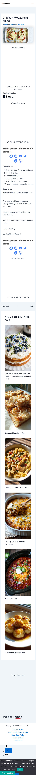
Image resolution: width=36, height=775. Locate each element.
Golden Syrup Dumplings (15, 653)
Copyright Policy (18, 735)
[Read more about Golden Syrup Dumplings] (18, 627)
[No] (17, 774)
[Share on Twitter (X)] (25, 156)
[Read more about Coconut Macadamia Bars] (18, 407)
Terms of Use (18, 738)
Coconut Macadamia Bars (15, 433)
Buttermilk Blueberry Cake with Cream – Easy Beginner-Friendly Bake (18, 376)
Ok (20, 769)
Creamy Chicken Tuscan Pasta (17, 487)
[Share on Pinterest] (15, 156)
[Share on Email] (20, 156)
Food (22, 24)
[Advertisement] (18, 67)
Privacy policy (7, 773)
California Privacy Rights (18, 732)
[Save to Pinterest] (8, 750)
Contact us (18, 741)
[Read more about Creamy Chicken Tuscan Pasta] (18, 461)
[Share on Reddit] (15, 161)
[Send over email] (6, 755)
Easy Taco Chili (11, 599)
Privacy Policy (18, 729)
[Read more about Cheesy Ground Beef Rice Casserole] (18, 515)
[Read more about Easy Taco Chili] (18, 572)
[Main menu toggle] (32, 3)
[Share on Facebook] (11, 156)
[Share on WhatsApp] (20, 161)
